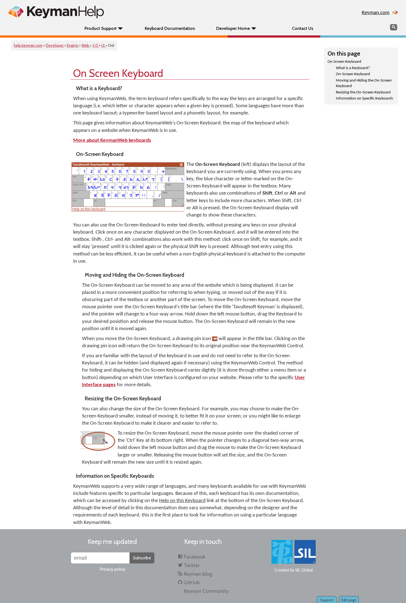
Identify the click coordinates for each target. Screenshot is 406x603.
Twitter (192, 565)
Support (326, 600)
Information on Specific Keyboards (364, 98)
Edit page (349, 600)
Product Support (101, 28)
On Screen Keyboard (344, 62)
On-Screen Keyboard (353, 74)
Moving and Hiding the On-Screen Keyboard (364, 83)
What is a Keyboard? (353, 68)
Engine (73, 45)
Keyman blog (198, 574)
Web (85, 45)
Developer (55, 45)
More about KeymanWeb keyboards (112, 140)
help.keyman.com (28, 45)
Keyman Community (206, 591)
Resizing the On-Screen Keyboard (363, 92)
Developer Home (233, 28)
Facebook (194, 557)
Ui (103, 45)
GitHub (192, 582)
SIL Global (304, 570)
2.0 (96, 45)
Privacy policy (112, 569)
